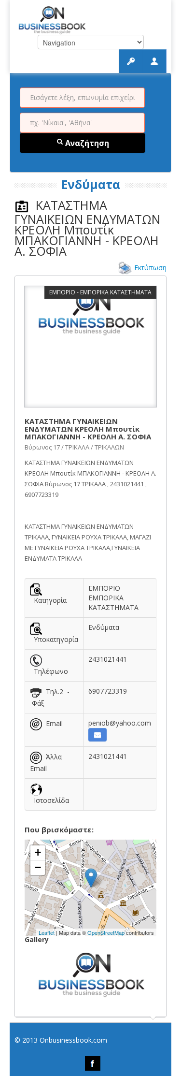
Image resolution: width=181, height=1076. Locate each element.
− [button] (38, 867)
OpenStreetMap (106, 932)
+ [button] (38, 852)
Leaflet (47, 932)
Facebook (92, 1063)
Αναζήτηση (86, 143)
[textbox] (82, 97)
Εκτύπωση (150, 267)
